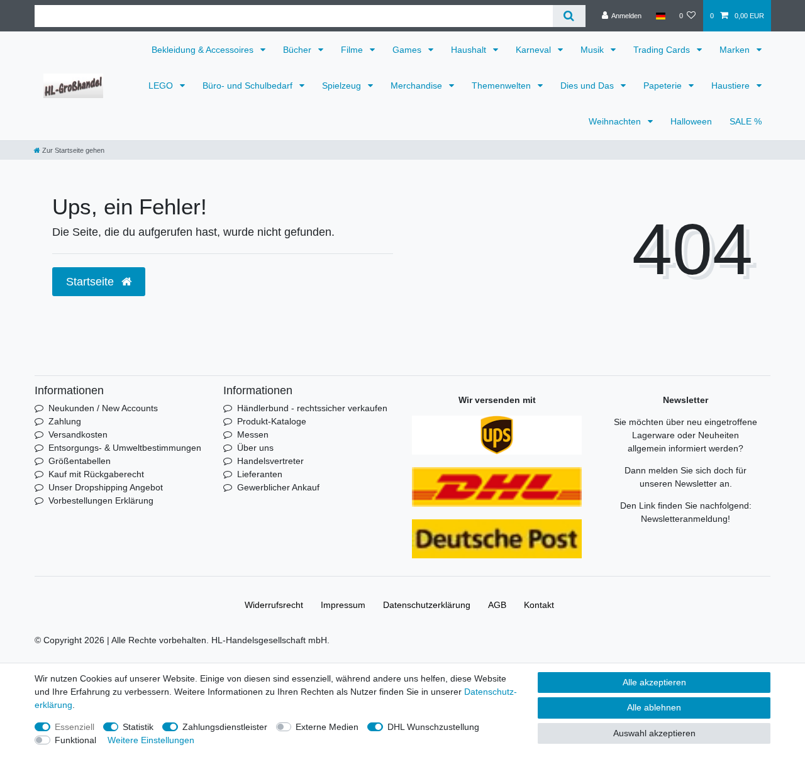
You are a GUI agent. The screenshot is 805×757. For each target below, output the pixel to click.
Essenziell (74, 727)
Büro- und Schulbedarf (249, 85)
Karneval (534, 50)
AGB (497, 605)
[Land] (660, 15)
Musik (593, 50)
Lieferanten (259, 474)
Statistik (138, 727)
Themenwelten (502, 85)
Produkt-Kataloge (271, 421)
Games (408, 50)
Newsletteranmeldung (684, 519)
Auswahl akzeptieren (654, 733)
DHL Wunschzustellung (433, 727)
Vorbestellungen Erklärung (100, 500)
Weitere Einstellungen (151, 740)
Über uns (255, 448)
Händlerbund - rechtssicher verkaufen (312, 408)
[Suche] (569, 16)
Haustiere (731, 85)
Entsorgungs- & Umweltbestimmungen (124, 448)
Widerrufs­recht (274, 605)
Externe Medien (327, 727)
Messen (253, 434)
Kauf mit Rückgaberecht (96, 474)
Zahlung (64, 421)
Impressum (343, 605)
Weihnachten (616, 121)
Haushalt (470, 50)
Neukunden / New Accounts (103, 408)
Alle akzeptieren (654, 682)
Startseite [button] (91, 281)
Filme (353, 50)
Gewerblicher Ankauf (278, 487)
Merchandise (418, 85)
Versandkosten (78, 434)
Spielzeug (343, 85)
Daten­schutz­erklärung (426, 605)
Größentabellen (79, 461)
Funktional (75, 740)
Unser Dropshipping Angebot (105, 487)
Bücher (298, 50)
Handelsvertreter (270, 461)
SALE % (746, 121)
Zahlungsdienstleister (224, 727)
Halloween (691, 121)
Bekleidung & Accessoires (204, 50)
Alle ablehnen (654, 707)
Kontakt (539, 605)
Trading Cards (662, 50)
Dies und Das (588, 85)
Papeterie (663, 85)
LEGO (161, 85)
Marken (735, 50)
